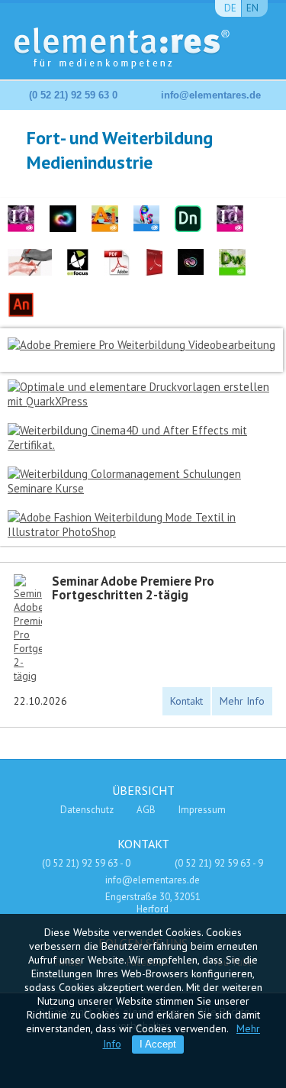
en (252, 8)
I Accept (158, 1044)
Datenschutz (87, 809)
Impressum (202, 809)
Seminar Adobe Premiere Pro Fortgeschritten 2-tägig (133, 588)
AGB (146, 809)
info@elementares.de (211, 95)
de (230, 8)
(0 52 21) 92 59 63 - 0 (86, 863)
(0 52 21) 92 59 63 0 (73, 95)
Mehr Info (242, 701)
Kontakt (186, 701)
